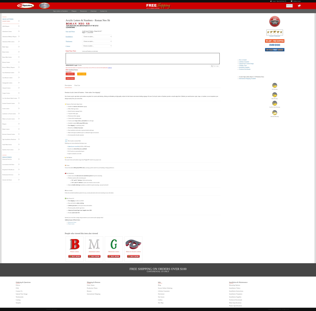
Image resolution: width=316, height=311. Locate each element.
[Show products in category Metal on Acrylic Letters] (133, 244)
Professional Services (7, 174)
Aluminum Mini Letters (8, 41)
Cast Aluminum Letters (8, 72)
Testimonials (19, 297)
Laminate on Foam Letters (9, 113)
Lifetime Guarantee (244, 61)
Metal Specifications (235, 303)
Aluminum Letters (7, 31)
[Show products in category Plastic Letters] (74, 244)
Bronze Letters (6, 62)
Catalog (18, 300)
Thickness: (69, 41)
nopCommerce (54, 309)
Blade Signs (5, 47)
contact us (110, 67)
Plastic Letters (5, 129)
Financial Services (7, 159)
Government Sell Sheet (8, 164)
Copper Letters (6, 93)
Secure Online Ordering (165, 288)
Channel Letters (6, 88)
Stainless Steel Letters (7, 149)
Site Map (160, 303)
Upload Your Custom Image (246, 63)
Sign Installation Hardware (9, 139)
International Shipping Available (247, 78)
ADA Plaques (5, 26)
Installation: (69, 37)
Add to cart (70, 74)
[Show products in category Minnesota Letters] (114, 244)
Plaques (4, 124)
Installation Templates (235, 294)
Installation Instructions (236, 291)
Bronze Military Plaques (8, 67)
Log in (274, 1)
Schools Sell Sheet (7, 180)
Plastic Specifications (235, 306)
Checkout (93, 11)
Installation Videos (234, 288)
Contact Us (103, 11)
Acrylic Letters (6, 21)
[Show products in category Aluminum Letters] (94, 244)
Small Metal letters (7, 144)
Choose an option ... (88, 46)
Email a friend (70, 78)
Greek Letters (5, 108)
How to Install (242, 60)
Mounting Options (234, 285)
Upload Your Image (21, 294)
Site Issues (161, 297)
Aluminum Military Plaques (9, 36)
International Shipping (93, 294)
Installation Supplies (244, 67)
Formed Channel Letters (8, 103)
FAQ (17, 288)
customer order (20, 306)
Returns (89, 291)
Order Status (289, 5)
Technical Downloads (244, 69)
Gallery (160, 300)
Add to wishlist (81, 74)
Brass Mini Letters (7, 57)
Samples (18, 303)
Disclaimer (161, 294)
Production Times (92, 288)
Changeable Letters (7, 83)
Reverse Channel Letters (8, 134)
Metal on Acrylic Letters (8, 119)
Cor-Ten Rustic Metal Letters (9, 98)
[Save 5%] (275, 46)
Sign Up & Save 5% (281, 1)
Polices (18, 285)
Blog (159, 285)
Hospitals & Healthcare (8, 169)
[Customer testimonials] (274, 32)
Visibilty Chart (243, 65)
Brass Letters (5, 52)
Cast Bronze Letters (7, 77)
